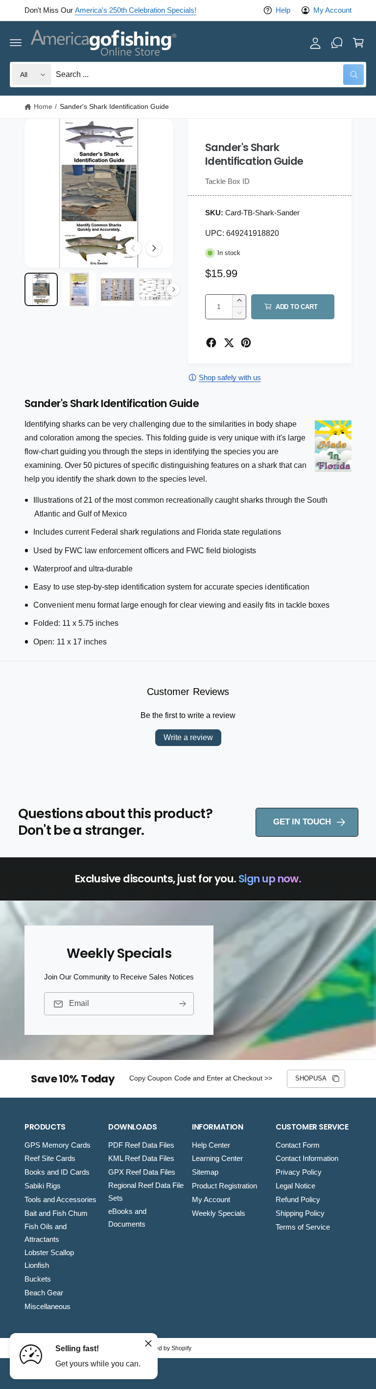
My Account (332, 10)
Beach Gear (43, 1293)
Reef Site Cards (49, 1158)
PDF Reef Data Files (141, 1145)
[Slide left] (133, 248)
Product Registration (224, 1186)
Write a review (188, 737)
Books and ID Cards (57, 1172)
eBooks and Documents (127, 1218)
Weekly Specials (218, 1213)
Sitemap (205, 1172)
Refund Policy (298, 1200)
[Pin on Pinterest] (246, 342)
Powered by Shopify (164, 1348)
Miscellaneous (47, 1307)
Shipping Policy (300, 1213)
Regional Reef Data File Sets (146, 1192)
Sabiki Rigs (42, 1186)
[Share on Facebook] (211, 342)
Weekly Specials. (193, 10)
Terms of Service (303, 1227)
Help (283, 10)
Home (43, 106)
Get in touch (301, 821)
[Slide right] (154, 248)
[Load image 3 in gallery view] (117, 289)
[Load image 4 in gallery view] (155, 289)
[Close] (148, 1343)
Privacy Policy (299, 1172)
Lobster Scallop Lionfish (49, 1259)
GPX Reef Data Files (141, 1172)
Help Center (211, 1145)
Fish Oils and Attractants (45, 1233)
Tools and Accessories (60, 1200)
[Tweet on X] (229, 342)
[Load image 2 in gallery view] (79, 289)
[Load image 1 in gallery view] (41, 289)
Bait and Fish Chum (56, 1213)
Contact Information (307, 1158)
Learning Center (217, 1158)
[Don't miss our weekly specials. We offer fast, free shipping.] (337, 42)
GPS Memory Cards (57, 1145)
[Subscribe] (182, 1003)
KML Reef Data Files (141, 1158)
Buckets (37, 1279)
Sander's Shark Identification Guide (114, 106)
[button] (15, 42)
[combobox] (209, 74)
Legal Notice (295, 1186)
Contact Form (298, 1145)
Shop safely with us (230, 378)
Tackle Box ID (227, 181)
